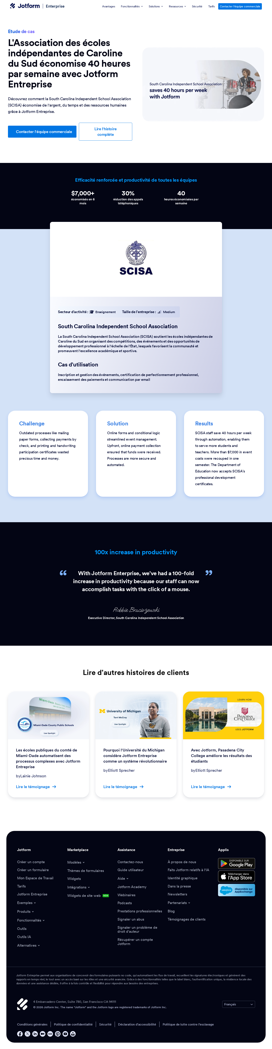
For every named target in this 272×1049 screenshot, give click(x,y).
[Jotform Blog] (50, 1034)
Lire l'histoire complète (105, 131)
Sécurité (105, 1024)
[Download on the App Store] (236, 876)
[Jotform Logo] (25, 6)
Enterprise (55, 6)
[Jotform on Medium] (42, 1034)
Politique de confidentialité (73, 1024)
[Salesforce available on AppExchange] (236, 890)
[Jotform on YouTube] (65, 1034)
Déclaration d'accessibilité (137, 1024)
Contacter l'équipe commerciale (240, 6)
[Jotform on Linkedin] (35, 1034)
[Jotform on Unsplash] (73, 1034)
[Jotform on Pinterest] (58, 1034)
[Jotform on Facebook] (20, 1034)
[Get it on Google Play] (236, 863)
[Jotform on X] (27, 1034)
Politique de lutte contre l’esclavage (188, 1024)
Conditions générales (32, 1024)
